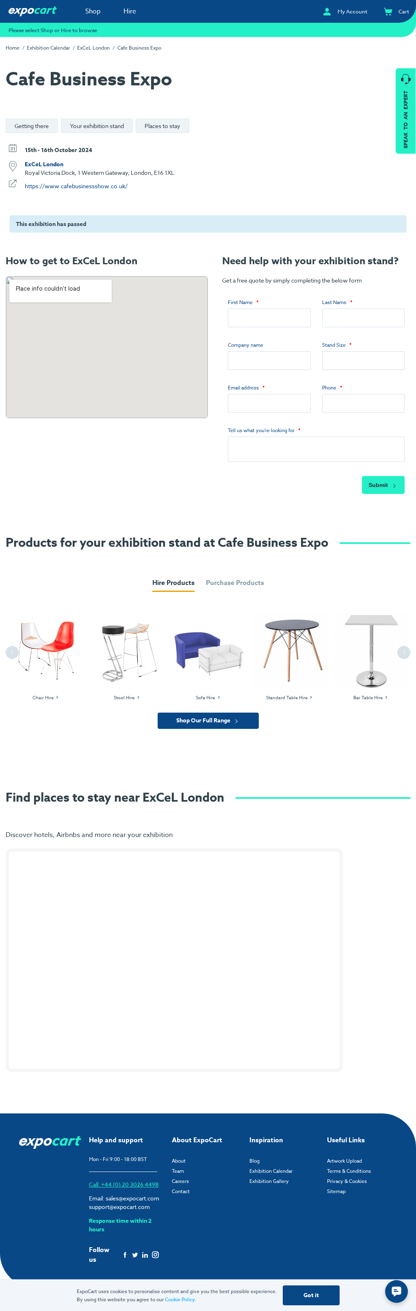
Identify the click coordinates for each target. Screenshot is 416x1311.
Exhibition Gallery (269, 1181)
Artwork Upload (344, 1160)
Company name (245, 344)
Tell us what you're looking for (261, 430)
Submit (379, 485)
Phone (329, 387)
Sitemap (336, 1191)
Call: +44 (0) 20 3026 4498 (123, 1184)
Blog (254, 1160)
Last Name (334, 302)
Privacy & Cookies (347, 1181)
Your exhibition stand (97, 126)
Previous (13, 653)
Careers (180, 1181)
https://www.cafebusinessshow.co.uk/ (76, 186)
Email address (243, 387)
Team (178, 1171)
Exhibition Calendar (270, 1171)
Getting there (32, 126)
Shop (93, 11)
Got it (311, 1295)
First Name (240, 302)
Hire (130, 11)
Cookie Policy (180, 1299)
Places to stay (162, 126)
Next (405, 653)
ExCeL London (44, 164)
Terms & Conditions (349, 1171)
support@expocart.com (119, 1207)
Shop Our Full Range (204, 720)
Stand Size (334, 344)
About (179, 1160)
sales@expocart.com (132, 1198)
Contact (181, 1191)
